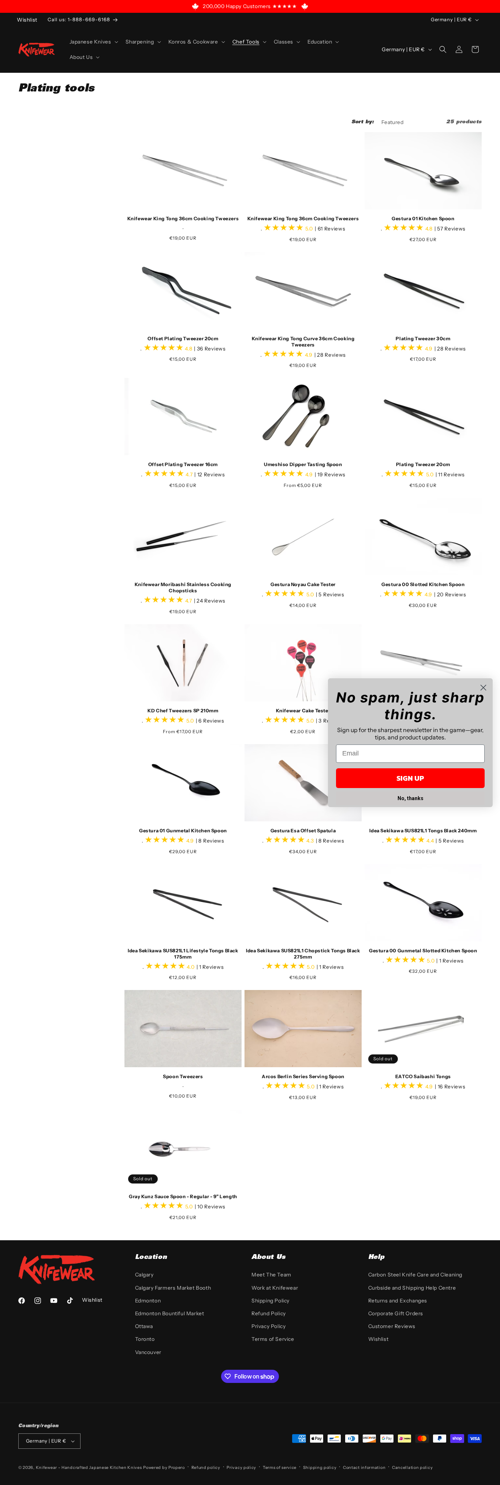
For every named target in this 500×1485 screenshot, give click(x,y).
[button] (93, 41)
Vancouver (148, 1352)
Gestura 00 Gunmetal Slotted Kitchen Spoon (423, 950)
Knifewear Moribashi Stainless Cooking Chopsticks (183, 587)
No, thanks (410, 798)
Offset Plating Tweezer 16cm (183, 464)
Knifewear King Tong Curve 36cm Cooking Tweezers (303, 341)
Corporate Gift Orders (395, 1313)
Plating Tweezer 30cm (423, 338)
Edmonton (148, 1300)
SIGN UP (410, 778)
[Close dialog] (483, 687)
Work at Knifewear (274, 1288)
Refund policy (205, 1467)
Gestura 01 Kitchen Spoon (423, 218)
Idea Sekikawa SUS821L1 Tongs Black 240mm (423, 830)
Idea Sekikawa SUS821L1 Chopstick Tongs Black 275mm (303, 954)
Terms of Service (272, 1339)
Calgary (144, 1274)
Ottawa (144, 1326)
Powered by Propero (164, 1467)
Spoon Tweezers (183, 1076)
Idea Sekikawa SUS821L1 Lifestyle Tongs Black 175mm (183, 954)
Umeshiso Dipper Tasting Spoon (303, 464)
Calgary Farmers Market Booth (173, 1288)
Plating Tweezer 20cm (423, 464)
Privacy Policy (268, 1326)
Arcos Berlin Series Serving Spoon (303, 1076)
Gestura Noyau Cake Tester (303, 584)
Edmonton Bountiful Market (169, 1313)
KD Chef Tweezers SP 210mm (183, 710)
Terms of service (279, 1467)
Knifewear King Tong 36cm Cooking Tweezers (183, 218)
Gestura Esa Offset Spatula (303, 830)
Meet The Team (271, 1274)
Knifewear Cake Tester (303, 710)
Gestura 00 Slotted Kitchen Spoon (422, 584)
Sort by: (362, 122)
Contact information (364, 1467)
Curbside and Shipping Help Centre (412, 1288)
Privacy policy (241, 1467)
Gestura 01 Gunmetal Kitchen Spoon (183, 830)
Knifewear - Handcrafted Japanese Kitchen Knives (89, 1467)
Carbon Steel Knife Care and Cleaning (415, 1274)
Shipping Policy (270, 1300)
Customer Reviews (392, 1326)
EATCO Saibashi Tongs (423, 1076)
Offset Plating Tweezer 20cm (183, 338)
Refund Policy (268, 1313)
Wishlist (378, 1339)
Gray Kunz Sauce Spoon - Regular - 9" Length (183, 1196)
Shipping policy (320, 1467)
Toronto (145, 1339)
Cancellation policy (412, 1467)
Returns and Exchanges (398, 1300)
